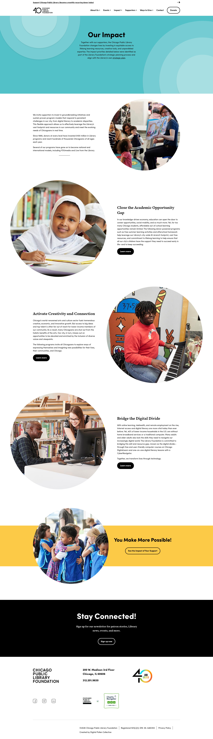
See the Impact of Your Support (142, 550)
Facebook (35, 701)
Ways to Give (146, 10)
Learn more (125, 251)
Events (106, 10)
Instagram (44, 701)
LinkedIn (54, 701)
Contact (160, 10)
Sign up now (106, 641)
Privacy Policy (164, 728)
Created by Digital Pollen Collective (95, 732)
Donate (173, 10)
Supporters (130, 10)
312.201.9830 (91, 680)
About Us (94, 10)
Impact (117, 10)
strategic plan (119, 57)
